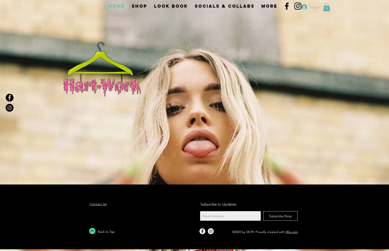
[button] (326, 7)
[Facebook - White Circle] (202, 231)
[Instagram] (298, 6)
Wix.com (292, 232)
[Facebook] (287, 6)
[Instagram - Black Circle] (10, 108)
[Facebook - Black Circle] (10, 98)
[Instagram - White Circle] (211, 231)
